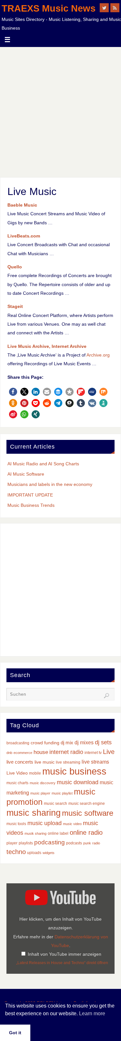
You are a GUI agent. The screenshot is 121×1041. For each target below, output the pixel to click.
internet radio (66, 751)
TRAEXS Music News (49, 8)
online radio (86, 832)
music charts (17, 783)
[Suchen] (106, 695)
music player (40, 793)
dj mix (67, 742)
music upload (44, 823)
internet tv (93, 752)
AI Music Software (25, 474)
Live (109, 751)
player (11, 843)
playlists (26, 843)
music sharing (33, 813)
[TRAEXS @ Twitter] (104, 7)
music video (72, 824)
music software (87, 813)
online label (58, 833)
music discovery (42, 783)
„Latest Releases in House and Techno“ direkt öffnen (62, 963)
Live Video (17, 773)
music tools (16, 824)
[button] (13, 392)
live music (45, 762)
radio (96, 843)
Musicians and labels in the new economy (49, 484)
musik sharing (35, 833)
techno (16, 851)
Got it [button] (15, 1032)
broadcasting (17, 743)
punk (87, 843)
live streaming (68, 762)
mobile (35, 773)
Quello (14, 266)
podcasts (74, 843)
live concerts (19, 762)
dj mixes (84, 742)
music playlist (62, 793)
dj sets (103, 742)
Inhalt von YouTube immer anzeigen (64, 954)
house (41, 752)
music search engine (86, 803)
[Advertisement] (60, 110)
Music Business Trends (31, 505)
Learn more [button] (92, 1013)
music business (74, 771)
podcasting (49, 842)
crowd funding (45, 742)
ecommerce (23, 753)
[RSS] (114, 7)
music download (77, 782)
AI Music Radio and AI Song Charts (43, 463)
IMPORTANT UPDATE (30, 494)
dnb (9, 753)
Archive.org (98, 355)
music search (55, 803)
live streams (95, 762)
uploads (34, 852)
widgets (49, 853)
